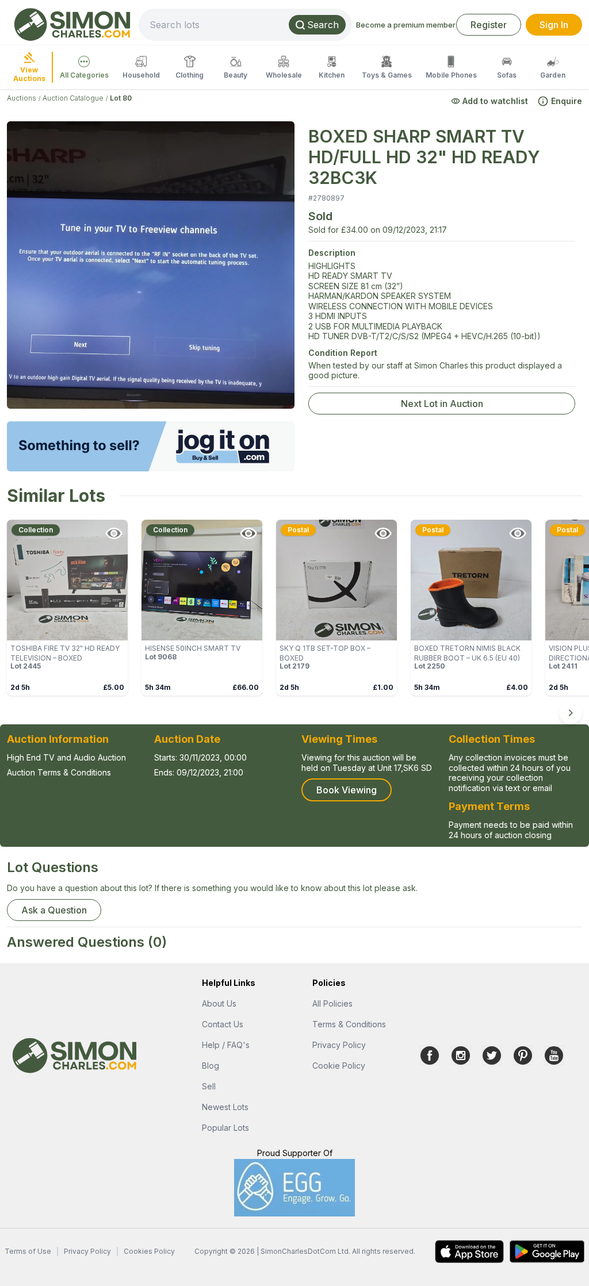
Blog (210, 1065)
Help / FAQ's (226, 1045)
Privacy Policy (339, 1045)
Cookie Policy (338, 1065)
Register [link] (489, 24)
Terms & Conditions (349, 1024)
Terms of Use (28, 1251)
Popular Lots (225, 1128)
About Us (219, 1003)
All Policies (332, 1003)
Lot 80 (121, 98)
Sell (209, 1086)
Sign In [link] (554, 24)
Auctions (21, 98)
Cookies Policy (149, 1251)
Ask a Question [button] (54, 910)
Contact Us (222, 1024)
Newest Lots (225, 1107)
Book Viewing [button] (346, 790)
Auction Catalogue (73, 98)
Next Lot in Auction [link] (442, 403)
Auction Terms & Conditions (59, 772)
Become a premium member (406, 24)
